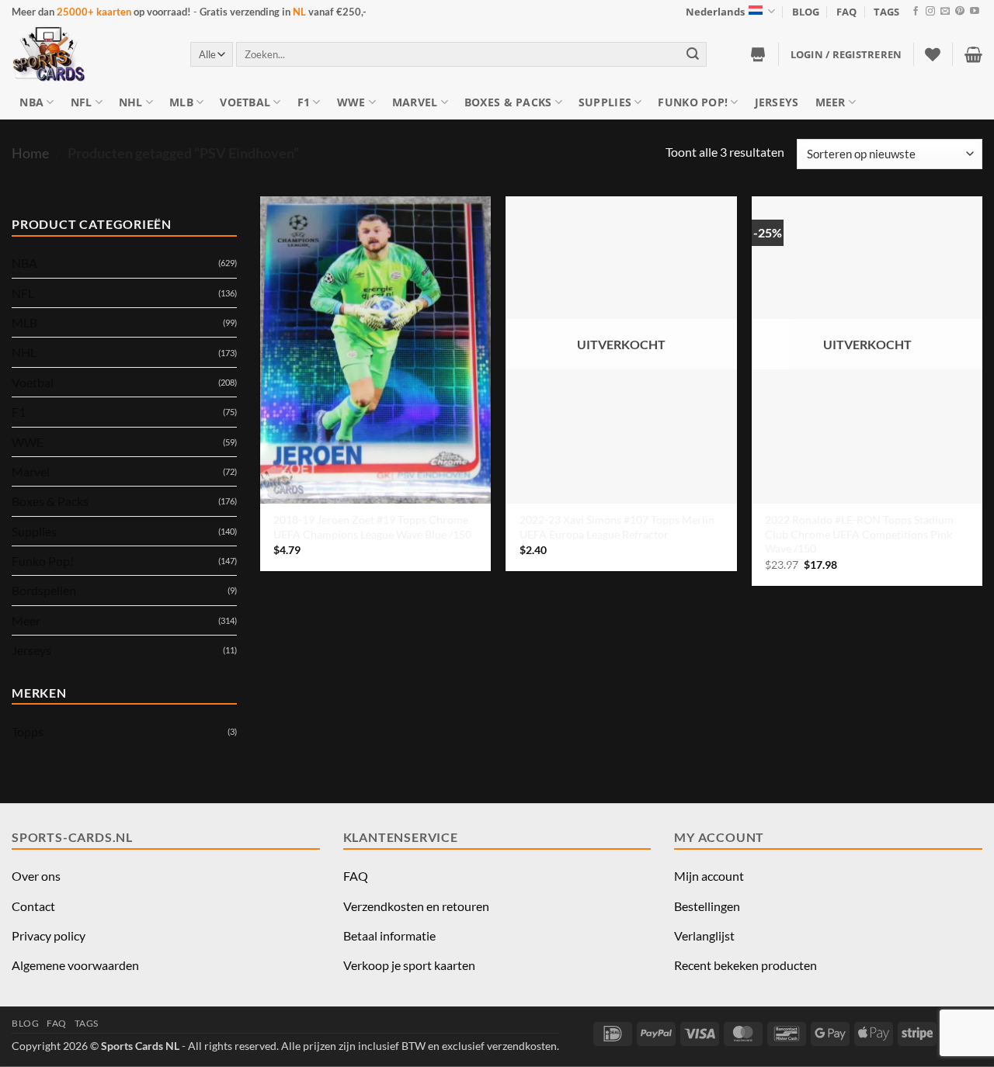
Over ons (36, 875)
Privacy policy (48, 935)
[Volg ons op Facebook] (915, 11)
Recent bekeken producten (745, 965)
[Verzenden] (692, 54)
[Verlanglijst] (932, 54)
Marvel (415, 102)
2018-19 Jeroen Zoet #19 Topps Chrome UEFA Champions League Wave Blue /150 (372, 527)
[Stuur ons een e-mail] (945, 11)
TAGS (886, 12)
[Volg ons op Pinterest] (959, 11)
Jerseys (777, 102)
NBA (31, 102)
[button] (846, 54)
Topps (27, 731)
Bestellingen (707, 906)
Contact (33, 906)
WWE (351, 102)
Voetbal (245, 102)
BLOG (805, 12)
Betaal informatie (389, 935)
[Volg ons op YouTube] (974, 11)
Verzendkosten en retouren (416, 906)
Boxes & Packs (508, 102)
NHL (131, 102)
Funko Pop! (693, 102)
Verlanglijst (704, 935)
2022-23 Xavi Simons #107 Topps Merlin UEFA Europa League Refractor (617, 527)
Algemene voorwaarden (75, 965)
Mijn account (709, 875)
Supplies (605, 102)
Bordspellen (44, 590)
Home (30, 152)
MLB (181, 102)
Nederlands (715, 12)
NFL (81, 102)
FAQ (846, 12)
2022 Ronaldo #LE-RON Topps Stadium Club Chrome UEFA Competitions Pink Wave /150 (859, 534)
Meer (830, 102)
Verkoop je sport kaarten (409, 965)
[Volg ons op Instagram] (930, 11)
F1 (304, 102)
